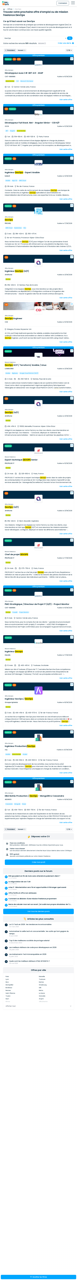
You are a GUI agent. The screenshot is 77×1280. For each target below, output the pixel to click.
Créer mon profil (38, 862)
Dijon (7, 999)
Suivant (20, 50)
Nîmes (8, 1002)
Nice (7, 982)
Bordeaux (9, 988)
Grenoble (42, 996)
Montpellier (9, 985)
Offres (9, 9)
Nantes (41, 982)
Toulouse (42, 979)
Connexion (62, 3)
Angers (41, 999)
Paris (7, 976)
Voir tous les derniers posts (38, 911)
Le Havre (42, 993)
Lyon (7, 979)
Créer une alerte (64, 43)
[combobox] (38, 38)
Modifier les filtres (40, 1277)
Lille (40, 988)
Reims (41, 990)
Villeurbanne (43, 1002)
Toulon (8, 996)
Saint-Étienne (10, 993)
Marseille (42, 976)
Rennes (8, 990)
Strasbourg (43, 985)
